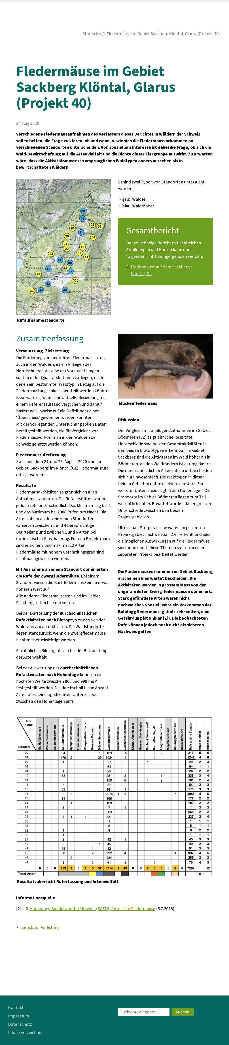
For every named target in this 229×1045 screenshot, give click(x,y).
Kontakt (16, 1007)
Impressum (18, 1016)
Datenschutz (20, 1024)
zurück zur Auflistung (40, 927)
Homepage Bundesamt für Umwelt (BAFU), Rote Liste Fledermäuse (92, 909)
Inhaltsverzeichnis (25, 1033)
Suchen (182, 1012)
